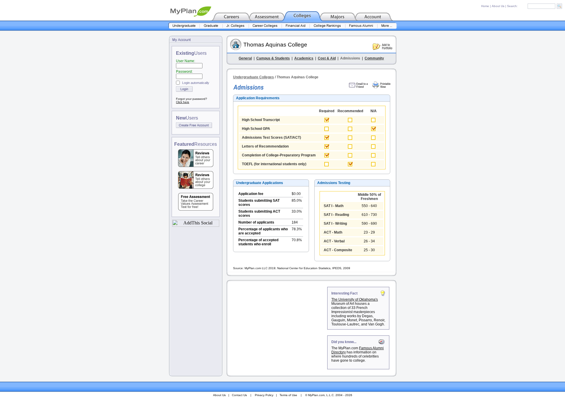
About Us (498, 6)
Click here (182, 102)
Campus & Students (273, 58)
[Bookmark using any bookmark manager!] (195, 225)
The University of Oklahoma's (354, 299)
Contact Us (239, 395)
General (245, 58)
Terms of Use (288, 395)
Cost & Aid (327, 58)
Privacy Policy (264, 395)
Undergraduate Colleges (253, 77)
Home (485, 6)
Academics (303, 58)
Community (374, 58)
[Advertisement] (277, 323)
